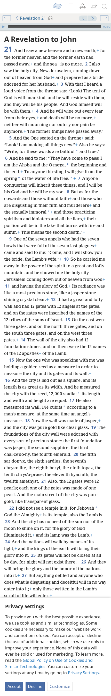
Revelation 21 (33, 18)
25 (33, 555)
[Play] (3, 27)
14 (23, 340)
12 (53, 299)
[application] (55, 27)
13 (68, 320)
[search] (104, 7)
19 (94, 427)
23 (8, 521)
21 (44, 481)
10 (66, 259)
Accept (14, 686)
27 (24, 575)
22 (12, 508)
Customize (60, 686)
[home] (7, 6)
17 (72, 400)
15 (12, 360)
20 (76, 454)
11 (8, 286)
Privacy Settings (83, 673)
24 (8, 542)
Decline (35, 686)
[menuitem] (7, 6)
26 (84, 562)
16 (8, 380)
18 (27, 420)
